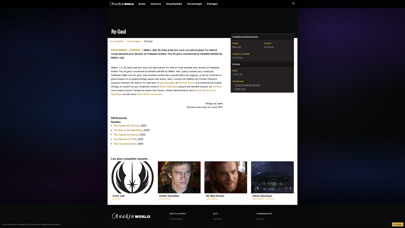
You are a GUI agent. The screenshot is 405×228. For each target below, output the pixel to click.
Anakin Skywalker (166, 82)
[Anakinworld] (122, 4)
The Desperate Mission (127, 125)
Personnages (134, 41)
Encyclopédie (174, 3)
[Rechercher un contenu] (293, 4)
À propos (217, 219)
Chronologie (194, 3)
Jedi (120, 67)
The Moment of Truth (125, 139)
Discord (260, 219)
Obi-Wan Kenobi (186, 82)
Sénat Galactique (169, 86)
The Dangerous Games (126, 134)
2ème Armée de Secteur (149, 94)
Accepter (398, 224)
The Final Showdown (125, 143)
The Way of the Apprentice (128, 130)
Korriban (217, 86)
